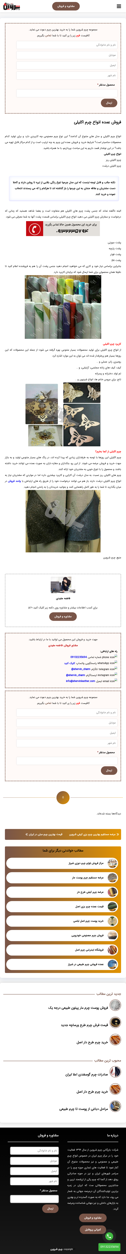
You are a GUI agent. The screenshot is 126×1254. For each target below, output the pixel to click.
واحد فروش (14, 481)
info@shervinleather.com (80, 681)
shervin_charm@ (80, 669)
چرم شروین (56, 1249)
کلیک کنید (69, 663)
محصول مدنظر (106, 85)
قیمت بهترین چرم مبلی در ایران (45, 834)
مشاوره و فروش (65, 6)
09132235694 (79, 657)
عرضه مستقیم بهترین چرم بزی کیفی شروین (92, 834)
